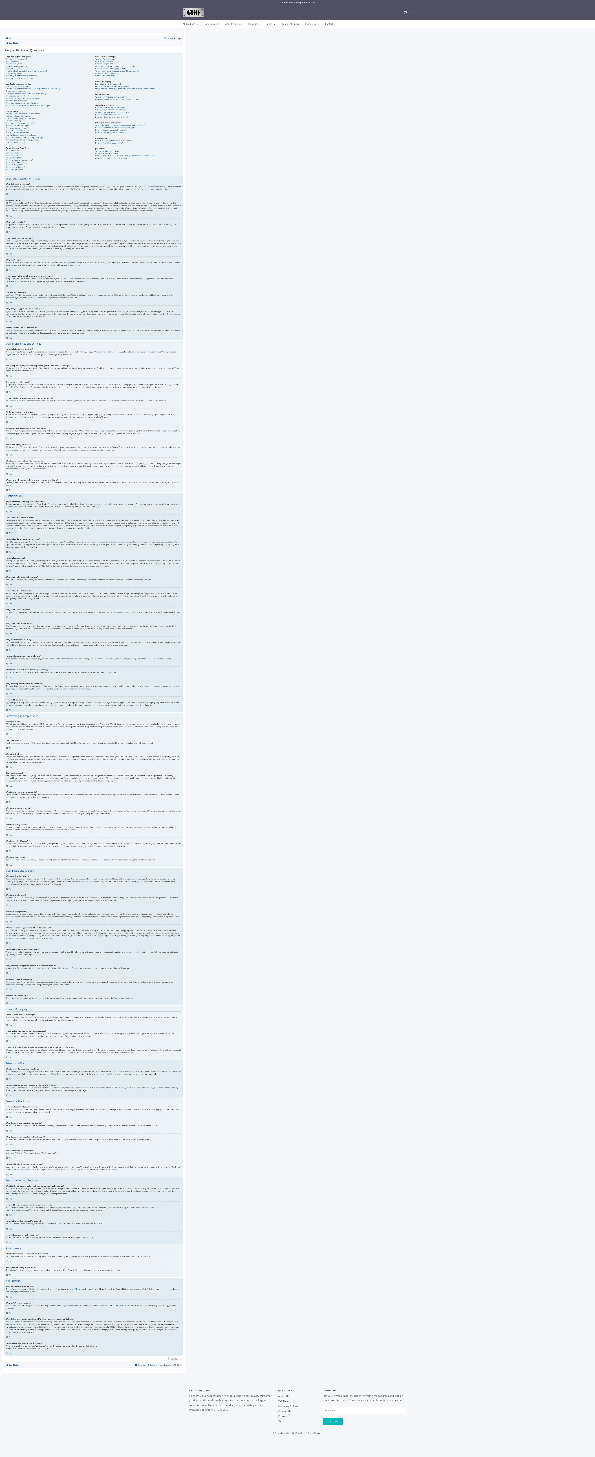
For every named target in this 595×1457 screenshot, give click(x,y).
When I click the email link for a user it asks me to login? (28, 105)
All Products (189, 23)
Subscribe (333, 1421)
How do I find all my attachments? (109, 143)
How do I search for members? (107, 114)
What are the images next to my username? (23, 98)
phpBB (99, 417)
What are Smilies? (13, 155)
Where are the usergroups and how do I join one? (115, 66)
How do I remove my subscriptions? (109, 132)
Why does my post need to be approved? (22, 140)
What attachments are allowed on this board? (113, 140)
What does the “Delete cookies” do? (20, 78)
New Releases (212, 23)
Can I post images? (13, 157)
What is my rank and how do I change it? (22, 103)
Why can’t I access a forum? (17, 128)
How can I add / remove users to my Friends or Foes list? (117, 99)
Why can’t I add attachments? (17, 130)
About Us (283, 1396)
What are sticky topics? (15, 165)
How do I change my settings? (18, 86)
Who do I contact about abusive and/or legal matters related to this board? (125, 156)
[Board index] (193, 12)
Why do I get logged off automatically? (21, 75)
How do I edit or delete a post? (18, 116)
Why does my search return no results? (110, 110)
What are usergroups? (104, 64)
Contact (329, 23)
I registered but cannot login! (17, 66)
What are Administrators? (105, 59)
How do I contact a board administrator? (111, 158)
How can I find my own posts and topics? (111, 117)
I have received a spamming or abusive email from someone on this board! (125, 89)
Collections (254, 23)
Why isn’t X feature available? (107, 153)
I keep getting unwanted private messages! (112, 86)
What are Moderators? (104, 61)
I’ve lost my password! (15, 73)
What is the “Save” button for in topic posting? (24, 137)
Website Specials (233, 23)
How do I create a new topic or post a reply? (23, 113)
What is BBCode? (12, 150)
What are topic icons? (14, 169)
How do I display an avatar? (17, 100)
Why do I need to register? (16, 59)
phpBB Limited (78, 1289)
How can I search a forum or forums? (110, 107)
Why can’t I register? (14, 64)
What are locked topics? (15, 167)
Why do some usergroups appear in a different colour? (117, 71)
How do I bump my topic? (16, 142)
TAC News (283, 1401)
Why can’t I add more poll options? (20, 123)
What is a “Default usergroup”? (107, 73)
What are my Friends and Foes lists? (109, 97)
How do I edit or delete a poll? (18, 125)
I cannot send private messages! (108, 84)
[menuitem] (9, 38)
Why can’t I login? (13, 68)
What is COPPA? (12, 61)
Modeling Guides (288, 1406)
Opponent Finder (290, 23)
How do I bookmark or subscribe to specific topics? (115, 127)
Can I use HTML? (12, 153)
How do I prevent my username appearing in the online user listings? (33, 89)
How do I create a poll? (15, 121)
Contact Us (284, 1411)
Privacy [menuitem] (282, 1416)
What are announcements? (16, 162)
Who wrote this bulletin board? (107, 151)
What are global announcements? (19, 160)
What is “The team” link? (105, 75)
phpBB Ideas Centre (121, 1305)
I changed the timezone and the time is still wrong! (26, 93)
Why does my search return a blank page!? (112, 112)
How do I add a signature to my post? (21, 118)
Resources (310, 23)
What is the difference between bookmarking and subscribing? (120, 125)
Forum (268, 23)
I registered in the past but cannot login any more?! (26, 71)
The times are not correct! (16, 91)
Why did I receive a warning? (17, 132)
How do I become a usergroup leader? (110, 68)
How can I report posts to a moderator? (21, 135)
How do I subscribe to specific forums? (110, 130)
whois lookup (11, 1324)
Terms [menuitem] (281, 1421)
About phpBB (15, 1292)
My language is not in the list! (17, 96)
